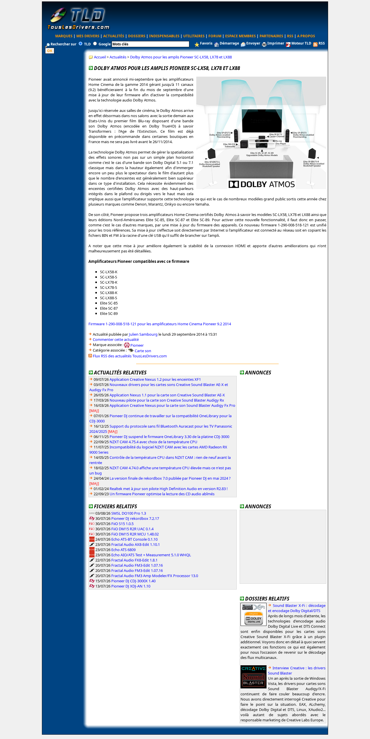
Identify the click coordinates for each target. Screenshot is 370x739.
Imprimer (275, 43)
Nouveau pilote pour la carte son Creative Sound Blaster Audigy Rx (167, 400)
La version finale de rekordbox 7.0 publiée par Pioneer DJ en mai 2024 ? (170, 478)
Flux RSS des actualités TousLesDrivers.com (130, 356)
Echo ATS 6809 (123, 549)
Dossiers (136, 36)
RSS (290, 36)
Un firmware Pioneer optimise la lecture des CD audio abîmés (162, 493)
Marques (64, 36)
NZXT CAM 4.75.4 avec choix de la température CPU (153, 441)
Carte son (143, 350)
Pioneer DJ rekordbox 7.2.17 (135, 518)
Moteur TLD (301, 43)
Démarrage (229, 43)
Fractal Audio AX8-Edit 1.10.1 (135, 544)
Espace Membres (240, 36)
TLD (87, 44)
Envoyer (253, 43)
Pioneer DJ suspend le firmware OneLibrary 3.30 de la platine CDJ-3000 (169, 436)
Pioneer (137, 345)
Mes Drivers (87, 36)
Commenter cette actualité (116, 339)
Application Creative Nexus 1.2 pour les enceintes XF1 (155, 379)
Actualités (113, 36)
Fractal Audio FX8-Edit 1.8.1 (134, 560)
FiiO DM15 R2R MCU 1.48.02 (135, 534)
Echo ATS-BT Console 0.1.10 (134, 539)
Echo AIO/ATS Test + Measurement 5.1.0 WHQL (151, 554)
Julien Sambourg (143, 334)
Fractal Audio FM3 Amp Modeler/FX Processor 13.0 (154, 575)
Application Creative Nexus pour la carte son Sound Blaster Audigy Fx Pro (172, 405)
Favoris (206, 43)
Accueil (100, 57)
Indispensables (164, 36)
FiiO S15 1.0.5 (122, 523)
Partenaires (271, 36)
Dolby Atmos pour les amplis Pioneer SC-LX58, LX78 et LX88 (181, 57)
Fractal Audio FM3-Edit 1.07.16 (137, 565)
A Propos (306, 36)
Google (105, 44)
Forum (214, 36)
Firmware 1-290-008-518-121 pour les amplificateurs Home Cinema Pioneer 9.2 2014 (159, 323)
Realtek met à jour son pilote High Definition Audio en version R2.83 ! (169, 488)
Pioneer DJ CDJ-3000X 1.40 (133, 580)
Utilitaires (194, 36)
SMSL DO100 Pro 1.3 (128, 513)
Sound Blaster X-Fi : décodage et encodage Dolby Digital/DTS (296, 608)
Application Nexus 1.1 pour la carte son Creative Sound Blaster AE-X (167, 395)
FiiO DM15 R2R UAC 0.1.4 (132, 528)
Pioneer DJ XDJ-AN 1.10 (130, 586)
